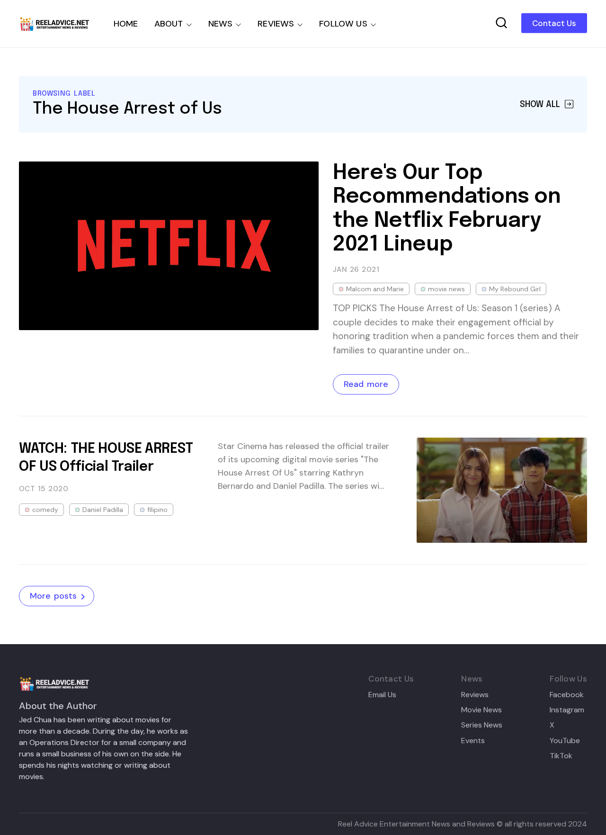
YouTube (565, 740)
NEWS (220, 23)
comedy (45, 509)
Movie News (481, 710)
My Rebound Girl (515, 289)
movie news (446, 289)
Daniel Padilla (102, 509)
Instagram (567, 710)
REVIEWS (276, 23)
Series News (481, 725)
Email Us (382, 695)
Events (473, 740)
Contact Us (554, 23)
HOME (126, 23)
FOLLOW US (343, 23)
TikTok (561, 756)
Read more (366, 384)
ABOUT (168, 23)
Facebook (567, 695)
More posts (53, 596)
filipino (157, 509)
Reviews (475, 695)
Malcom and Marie (375, 289)
